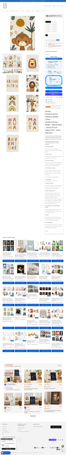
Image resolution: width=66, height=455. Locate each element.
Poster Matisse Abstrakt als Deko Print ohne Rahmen (20, 318)
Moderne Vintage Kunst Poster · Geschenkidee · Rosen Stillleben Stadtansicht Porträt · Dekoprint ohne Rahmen (32, 295)
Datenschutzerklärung (23, 452)
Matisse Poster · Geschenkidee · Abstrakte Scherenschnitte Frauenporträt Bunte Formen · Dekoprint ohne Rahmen (44, 277)
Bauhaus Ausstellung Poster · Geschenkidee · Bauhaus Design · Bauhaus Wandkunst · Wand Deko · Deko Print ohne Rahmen (32, 277)
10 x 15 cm (48, 21)
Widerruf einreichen (56, 426)
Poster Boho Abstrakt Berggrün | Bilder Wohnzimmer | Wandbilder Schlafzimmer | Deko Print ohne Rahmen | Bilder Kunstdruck (8, 318)
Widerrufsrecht (17, 452)
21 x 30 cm (48, 26)
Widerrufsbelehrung (6, 431)
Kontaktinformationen (36, 452)
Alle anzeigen (33, 355)
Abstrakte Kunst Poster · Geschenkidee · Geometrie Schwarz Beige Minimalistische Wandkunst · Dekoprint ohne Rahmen (57, 299)
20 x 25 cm (54, 24)
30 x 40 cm (54, 26)
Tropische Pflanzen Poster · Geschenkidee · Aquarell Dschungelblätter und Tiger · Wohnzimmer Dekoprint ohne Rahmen (57, 254)
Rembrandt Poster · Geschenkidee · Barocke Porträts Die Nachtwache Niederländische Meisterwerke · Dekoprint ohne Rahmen (44, 299)
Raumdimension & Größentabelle (51, 51)
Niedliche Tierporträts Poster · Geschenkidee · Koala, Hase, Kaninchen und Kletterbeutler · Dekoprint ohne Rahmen (7, 254)
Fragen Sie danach (8, 448)
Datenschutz (5, 430)
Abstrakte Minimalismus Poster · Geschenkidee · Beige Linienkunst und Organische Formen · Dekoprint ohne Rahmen (8, 344)
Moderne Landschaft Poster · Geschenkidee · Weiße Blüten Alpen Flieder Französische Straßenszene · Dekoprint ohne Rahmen (44, 340)
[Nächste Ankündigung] (63, 1)
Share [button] (47, 230)
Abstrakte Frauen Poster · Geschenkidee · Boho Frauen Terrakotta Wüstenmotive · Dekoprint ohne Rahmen (32, 321)
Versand (50, 41)
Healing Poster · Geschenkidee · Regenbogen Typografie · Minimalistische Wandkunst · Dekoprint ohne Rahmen (33, 341)
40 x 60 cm (54, 28)
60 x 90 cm (54, 31)
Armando (8, 407)
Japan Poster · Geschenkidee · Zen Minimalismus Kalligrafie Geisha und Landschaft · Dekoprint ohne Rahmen (45, 253)
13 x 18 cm (54, 21)
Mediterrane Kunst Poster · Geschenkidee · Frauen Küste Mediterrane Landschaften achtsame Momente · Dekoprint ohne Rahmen (8, 277)
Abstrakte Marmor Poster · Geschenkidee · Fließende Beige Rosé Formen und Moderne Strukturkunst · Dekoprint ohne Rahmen (20, 299)
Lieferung (19, 429)
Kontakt (4, 428)
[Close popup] (15, 439)
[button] (23, 11)
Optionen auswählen (8, 260)
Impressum (4, 426)
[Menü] (64, 444)
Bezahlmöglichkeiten (21, 427)
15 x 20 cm (48, 24)
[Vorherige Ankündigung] (3, 1)
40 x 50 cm (48, 28)
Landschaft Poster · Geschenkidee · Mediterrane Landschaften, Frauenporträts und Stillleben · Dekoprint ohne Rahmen (57, 277)
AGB (3, 433)
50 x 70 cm (48, 31)
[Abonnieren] (20, 440)
